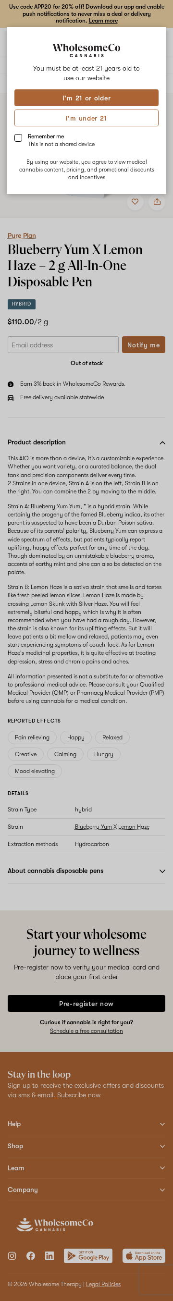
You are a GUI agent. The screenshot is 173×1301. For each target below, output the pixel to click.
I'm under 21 (86, 118)
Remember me (61, 140)
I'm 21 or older (86, 98)
